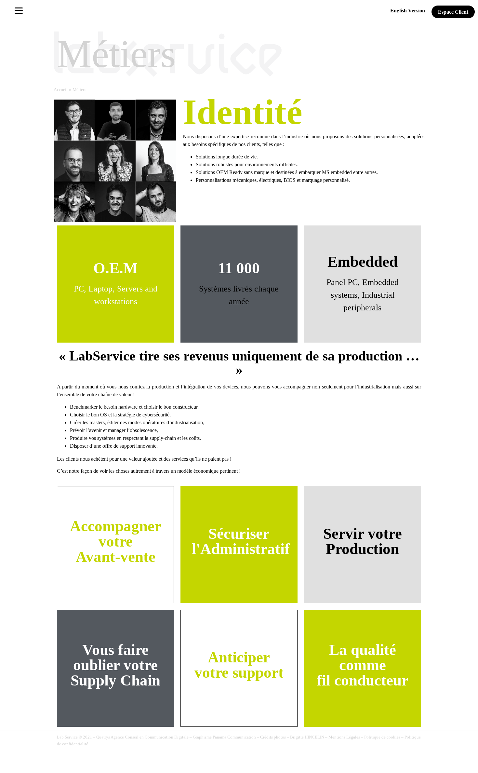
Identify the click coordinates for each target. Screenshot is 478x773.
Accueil (61, 89)
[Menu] (19, 10)
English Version (407, 10)
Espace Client (453, 12)
